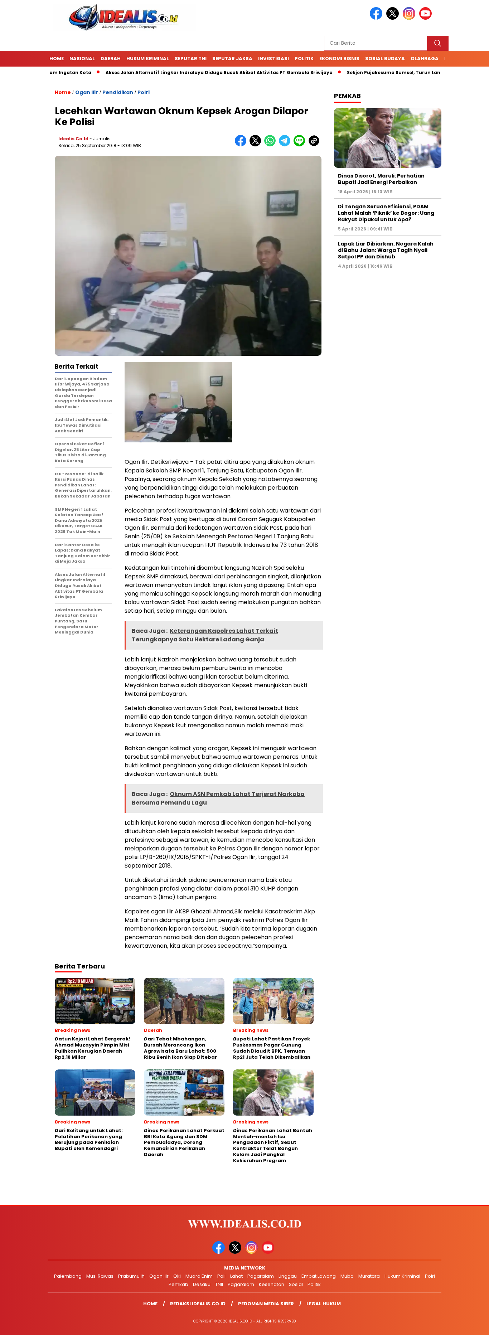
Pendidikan (117, 92)
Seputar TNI (191, 58)
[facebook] (377, 18)
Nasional (82, 58)
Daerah (111, 58)
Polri (143, 92)
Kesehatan (271, 1284)
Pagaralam (260, 1276)
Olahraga (425, 58)
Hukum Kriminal (147, 58)
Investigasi (273, 58)
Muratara (369, 1276)
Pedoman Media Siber (266, 1303)
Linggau (288, 1276)
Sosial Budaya (385, 58)
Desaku (201, 1284)
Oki (177, 1276)
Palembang (68, 1276)
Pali (221, 1276)
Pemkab (178, 1284)
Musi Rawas (99, 1276)
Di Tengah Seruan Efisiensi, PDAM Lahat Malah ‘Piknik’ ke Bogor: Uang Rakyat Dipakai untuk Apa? (386, 213)
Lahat (236, 1276)
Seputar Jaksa (232, 58)
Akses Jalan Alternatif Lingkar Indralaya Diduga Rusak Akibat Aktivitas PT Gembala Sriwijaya (185, 72)
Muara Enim (199, 1276)
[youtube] (426, 18)
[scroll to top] (468, 1323)
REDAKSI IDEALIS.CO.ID (198, 1303)
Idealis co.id (73, 139)
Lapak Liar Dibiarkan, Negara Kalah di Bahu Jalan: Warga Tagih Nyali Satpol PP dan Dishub (386, 250)
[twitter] (393, 18)
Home (56, 58)
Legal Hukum (323, 1303)
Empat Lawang (318, 1276)
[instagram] (410, 18)
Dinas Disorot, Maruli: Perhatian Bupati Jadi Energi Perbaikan (381, 179)
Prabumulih (131, 1276)
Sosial (296, 1284)
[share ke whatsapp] (271, 144)
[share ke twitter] (257, 144)
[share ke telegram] (286, 144)
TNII (219, 1284)
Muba (347, 1276)
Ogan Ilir (86, 92)
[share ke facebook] (242, 144)
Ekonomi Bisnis (339, 58)
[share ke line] (301, 144)
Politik (304, 58)
